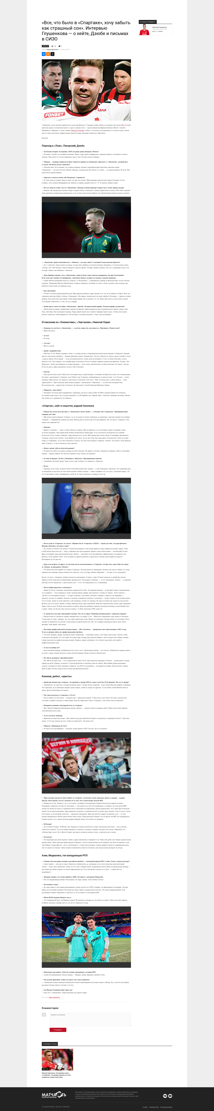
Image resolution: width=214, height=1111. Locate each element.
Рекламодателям (166, 1107)
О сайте (145, 1107)
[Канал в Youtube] (170, 1096)
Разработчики (154, 1107)
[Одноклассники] (48, 54)
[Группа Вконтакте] (165, 1096)
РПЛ (122, 125)
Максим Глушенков (77, 130)
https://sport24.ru (54, 997)
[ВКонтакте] (44, 54)
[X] (52, 54)
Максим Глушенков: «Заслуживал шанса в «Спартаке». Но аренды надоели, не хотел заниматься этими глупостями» (56, 1075)
